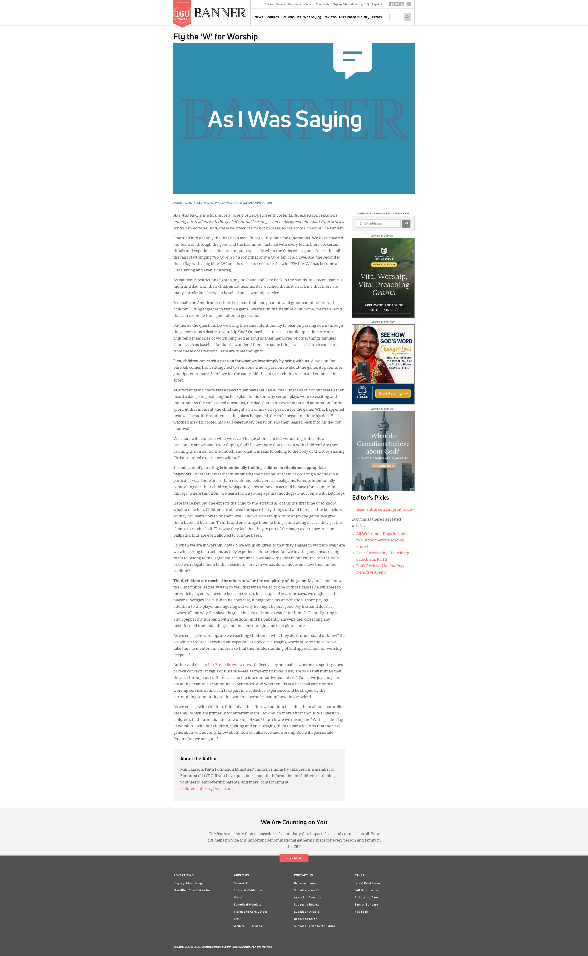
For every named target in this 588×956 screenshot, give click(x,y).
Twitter (396, 5)
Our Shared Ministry (354, 17)
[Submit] (406, 224)
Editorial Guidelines (248, 890)
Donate (308, 4)
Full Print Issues (366, 890)
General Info (243, 883)
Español (377, 4)
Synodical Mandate (247, 904)
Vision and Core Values (251, 912)
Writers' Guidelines (248, 926)
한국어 (365, 4)
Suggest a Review (306, 904)
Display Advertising (187, 883)
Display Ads (339, 4)
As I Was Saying (309, 17)
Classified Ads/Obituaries (191, 890)
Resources (294, 4)
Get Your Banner (275, 4)
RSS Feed (361, 912)
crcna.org (409, 4)
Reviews (330, 17)
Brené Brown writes (233, 665)
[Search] (407, 17)
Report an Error (305, 919)
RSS (401, 5)
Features (272, 17)
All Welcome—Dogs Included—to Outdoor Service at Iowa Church (384, 540)
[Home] (230, 12)
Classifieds (322, 4)
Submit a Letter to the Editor (314, 926)
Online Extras (243, 203)
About (354, 4)
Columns (287, 17)
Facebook (391, 5)
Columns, (202, 203)
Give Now (294, 858)
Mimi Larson (263, 203)
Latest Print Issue (367, 883)
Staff (237, 919)
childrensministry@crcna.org (206, 789)
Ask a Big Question (307, 897)
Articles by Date (366, 897)
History (239, 897)
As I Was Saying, (221, 203)
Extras (377, 17)
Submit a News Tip (307, 890)
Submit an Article (306, 912)
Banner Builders (366, 904)
